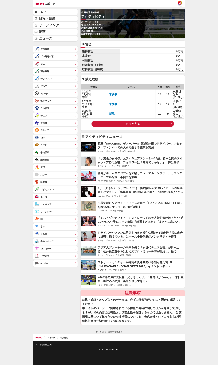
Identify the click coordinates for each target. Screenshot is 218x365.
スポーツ (51, 338)
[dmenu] (38, 337)
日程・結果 (47, 18)
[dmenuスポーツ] (46, 3)
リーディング (49, 25)
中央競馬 (64, 338)
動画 (42, 32)
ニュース (45, 38)
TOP (42, 12)
